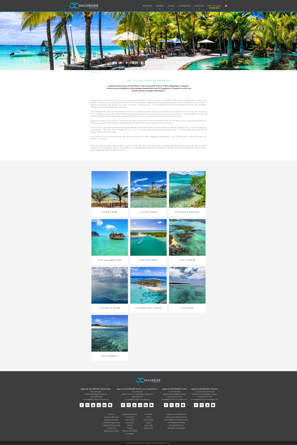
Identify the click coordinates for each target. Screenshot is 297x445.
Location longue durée (111, 423)
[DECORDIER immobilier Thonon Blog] (213, 405)
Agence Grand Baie (111, 431)
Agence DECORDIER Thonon (204, 389)
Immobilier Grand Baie (176, 423)
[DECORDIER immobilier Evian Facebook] (166, 405)
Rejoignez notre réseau (176, 428)
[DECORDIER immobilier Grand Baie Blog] (110, 405)
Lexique (148, 423)
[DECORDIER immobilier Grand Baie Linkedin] (104, 405)
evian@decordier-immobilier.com (174, 399)
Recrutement (148, 420)
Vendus (130, 428)
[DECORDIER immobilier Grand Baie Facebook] (82, 405)
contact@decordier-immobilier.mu (96, 399)
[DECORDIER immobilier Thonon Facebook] (196, 405)
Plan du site (148, 428)
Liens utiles (148, 425)
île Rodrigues (97, 127)
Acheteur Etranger (111, 420)
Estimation (130, 423)
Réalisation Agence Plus (159, 443)
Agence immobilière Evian (176, 414)
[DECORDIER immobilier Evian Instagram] (172, 405)
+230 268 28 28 (96, 397)
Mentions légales (135, 443)
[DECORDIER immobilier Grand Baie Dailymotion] (99, 405)
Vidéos (148, 417)
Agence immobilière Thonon (176, 417)
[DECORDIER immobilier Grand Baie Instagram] (87, 405)
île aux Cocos (131, 130)
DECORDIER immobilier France (176, 420)
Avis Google (214, 6)
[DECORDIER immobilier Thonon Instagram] (202, 405)
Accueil (111, 414)
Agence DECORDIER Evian (174, 389)
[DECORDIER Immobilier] (84, 5)
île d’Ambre (179, 102)
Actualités (148, 414)
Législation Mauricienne (111, 425)
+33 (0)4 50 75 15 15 (174, 397)
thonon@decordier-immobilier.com (204, 399)
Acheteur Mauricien (111, 417)
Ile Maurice (184, 6)
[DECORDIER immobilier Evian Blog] (183, 405)
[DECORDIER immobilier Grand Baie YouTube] (93, 405)
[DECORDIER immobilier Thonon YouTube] (207, 405)
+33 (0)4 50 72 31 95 (204, 397)
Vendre (130, 425)
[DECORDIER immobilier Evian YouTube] (177, 405)
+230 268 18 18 (137, 397)
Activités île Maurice (176, 425)
